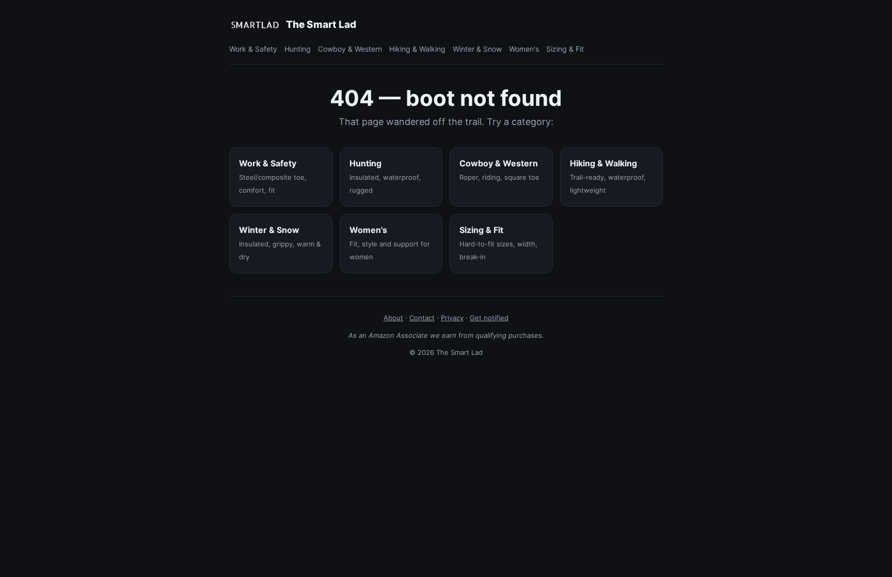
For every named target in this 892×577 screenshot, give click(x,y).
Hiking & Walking (417, 48)
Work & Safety (253, 48)
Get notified (489, 318)
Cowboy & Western (350, 48)
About (393, 318)
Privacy (452, 318)
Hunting (297, 48)
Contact (422, 318)
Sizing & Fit (565, 48)
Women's (524, 48)
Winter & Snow (477, 48)
